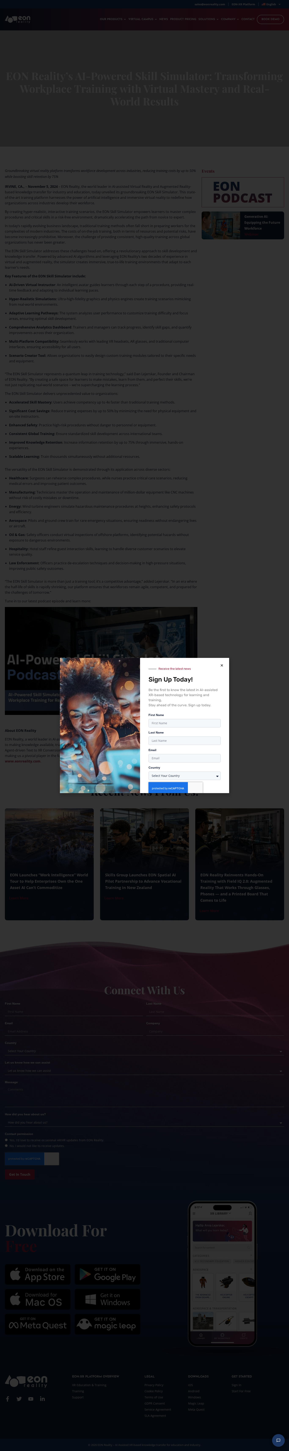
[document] (144, 725)
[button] (222, 665)
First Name (156, 715)
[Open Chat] (278, 1440)
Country (154, 767)
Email (152, 750)
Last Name (156, 732)
